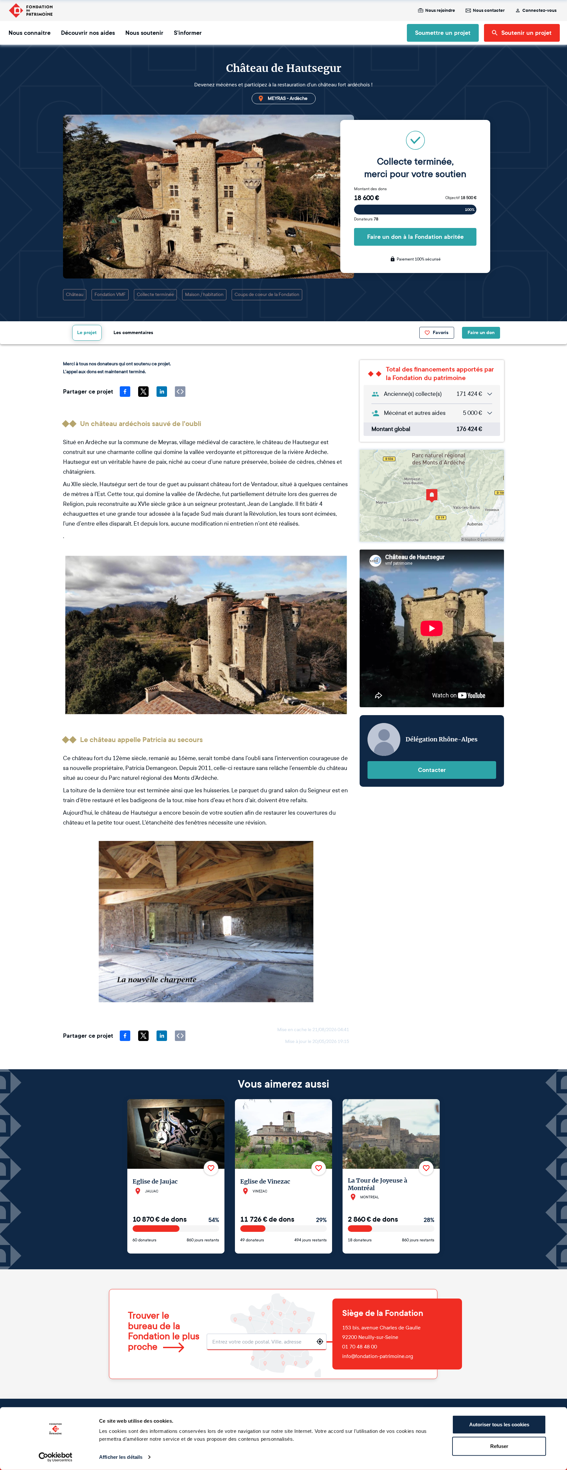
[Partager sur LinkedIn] (161, 391)
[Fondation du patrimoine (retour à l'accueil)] (30, 10)
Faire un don (481, 332)
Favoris (441, 332)
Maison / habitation (204, 294)
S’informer (188, 33)
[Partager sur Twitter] (143, 391)
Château (74, 294)
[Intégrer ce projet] (180, 391)
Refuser (499, 1446)
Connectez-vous (539, 10)
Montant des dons (370, 189)
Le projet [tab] (87, 332)
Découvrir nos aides (88, 33)
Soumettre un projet (443, 33)
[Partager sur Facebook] (125, 391)
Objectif (460, 197)
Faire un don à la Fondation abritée (415, 237)
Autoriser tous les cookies (499, 1424)
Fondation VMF (110, 294)
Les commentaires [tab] (133, 332)
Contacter (432, 770)
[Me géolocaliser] (320, 1341)
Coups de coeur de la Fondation (267, 294)
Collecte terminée (155, 294)
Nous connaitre (30, 33)
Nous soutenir (144, 33)
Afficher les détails (120, 1457)
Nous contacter (489, 10)
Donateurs (366, 219)
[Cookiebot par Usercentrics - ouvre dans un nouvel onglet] (55, 1457)
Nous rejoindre (440, 10)
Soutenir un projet (526, 33)
